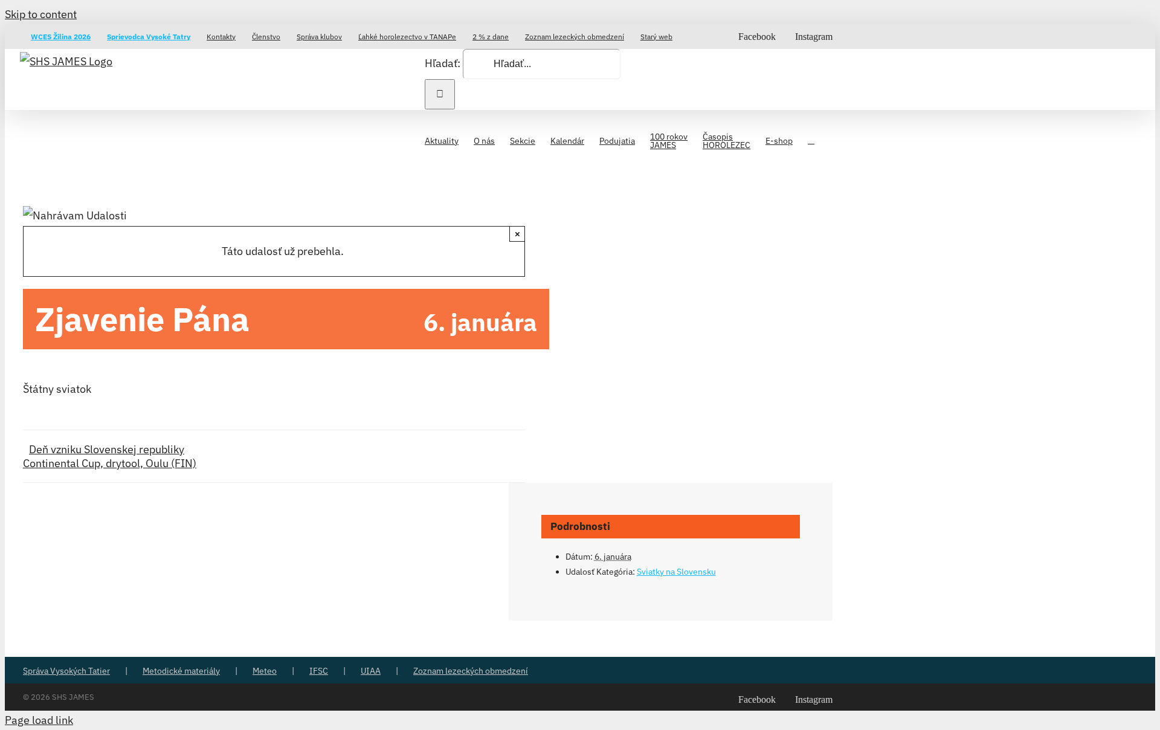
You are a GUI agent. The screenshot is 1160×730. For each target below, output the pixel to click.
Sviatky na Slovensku (676, 571)
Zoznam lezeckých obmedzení (470, 670)
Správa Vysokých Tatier (66, 670)
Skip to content (41, 14)
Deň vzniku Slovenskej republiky (106, 449)
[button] (811, 139)
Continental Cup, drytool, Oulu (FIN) (109, 463)
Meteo (265, 670)
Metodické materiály (181, 670)
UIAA (371, 670)
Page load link (39, 720)
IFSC (318, 670)
